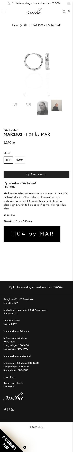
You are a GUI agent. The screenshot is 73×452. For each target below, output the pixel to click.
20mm (19, 160)
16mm (8, 160)
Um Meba (8, 387)
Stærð (7, 153)
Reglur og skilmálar (13, 383)
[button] (12, 440)
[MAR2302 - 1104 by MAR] (37, 62)
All (25, 25)
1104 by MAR (11, 130)
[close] (68, 3)
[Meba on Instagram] (8, 410)
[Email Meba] (12, 410)
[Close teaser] (24, 447)
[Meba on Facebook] (4, 410)
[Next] (47, 94)
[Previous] (25, 94)
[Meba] (34, 11)
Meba (40, 427)
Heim (15, 25)
